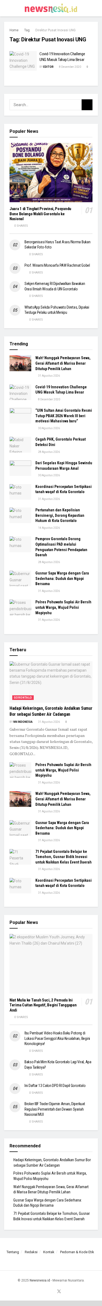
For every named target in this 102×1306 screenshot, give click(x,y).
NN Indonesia (23, 721)
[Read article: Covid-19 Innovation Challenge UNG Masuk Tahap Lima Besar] (23, 61)
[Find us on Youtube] (52, 1292)
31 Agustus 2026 (49, 375)
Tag (27, 30)
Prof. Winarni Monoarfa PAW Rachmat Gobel (57, 265)
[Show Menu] (6, 8)
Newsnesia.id (40, 1280)
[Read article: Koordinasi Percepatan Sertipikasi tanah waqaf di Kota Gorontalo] (20, 492)
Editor (48, 66)
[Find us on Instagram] (46, 1292)
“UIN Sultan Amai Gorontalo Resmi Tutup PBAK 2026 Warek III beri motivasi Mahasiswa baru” (63, 415)
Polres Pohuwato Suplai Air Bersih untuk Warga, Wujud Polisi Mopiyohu (63, 607)
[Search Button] (95, 8)
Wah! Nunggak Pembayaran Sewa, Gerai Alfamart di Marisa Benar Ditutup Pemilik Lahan (63, 363)
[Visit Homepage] (51, 8)
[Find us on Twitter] (59, 1292)
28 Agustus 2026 (49, 451)
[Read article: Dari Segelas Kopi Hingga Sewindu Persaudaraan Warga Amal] (20, 468)
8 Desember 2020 (69, 66)
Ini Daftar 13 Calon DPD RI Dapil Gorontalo (55, 1085)
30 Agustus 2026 (49, 428)
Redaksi (31, 1252)
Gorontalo (23, 697)
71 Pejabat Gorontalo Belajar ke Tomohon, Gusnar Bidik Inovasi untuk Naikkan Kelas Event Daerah (63, 856)
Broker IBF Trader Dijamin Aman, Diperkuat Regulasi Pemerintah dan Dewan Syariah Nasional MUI (54, 1109)
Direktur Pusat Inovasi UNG (55, 30)
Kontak (48, 1252)
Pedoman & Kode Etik (77, 1252)
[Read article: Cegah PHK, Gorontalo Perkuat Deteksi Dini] (20, 444)
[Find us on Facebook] (39, 1292)
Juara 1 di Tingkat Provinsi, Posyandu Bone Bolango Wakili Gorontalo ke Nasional (40, 214)
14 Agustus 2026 (49, 527)
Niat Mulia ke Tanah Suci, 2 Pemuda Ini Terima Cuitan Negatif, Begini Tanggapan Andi (43, 1005)
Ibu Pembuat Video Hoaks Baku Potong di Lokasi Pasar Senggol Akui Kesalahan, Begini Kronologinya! (57, 1038)
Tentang (13, 1252)
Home (14, 30)
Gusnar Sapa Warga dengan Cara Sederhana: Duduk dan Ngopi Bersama (62, 578)
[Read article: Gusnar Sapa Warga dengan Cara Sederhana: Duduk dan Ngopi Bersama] (20, 578)
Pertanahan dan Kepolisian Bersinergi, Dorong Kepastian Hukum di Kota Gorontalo (59, 515)
